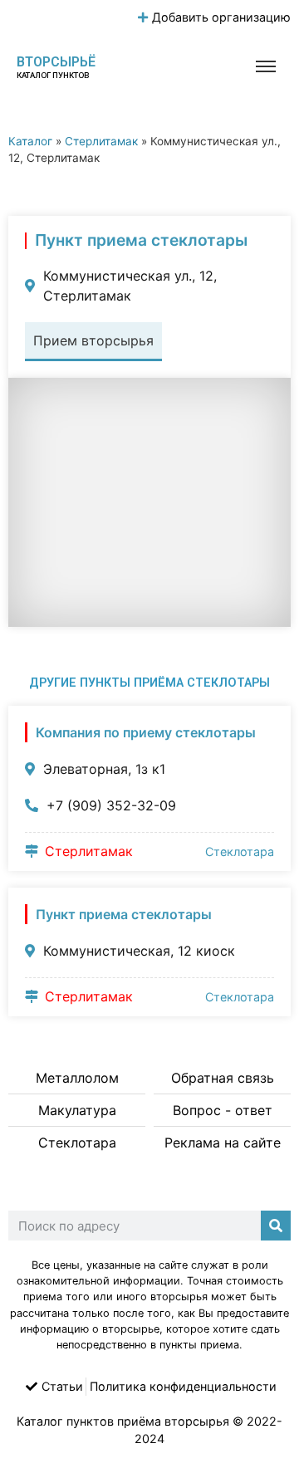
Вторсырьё (56, 62)
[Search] (276, 1225)
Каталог (30, 141)
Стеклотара (239, 851)
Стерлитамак (101, 141)
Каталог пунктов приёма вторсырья (123, 1421)
